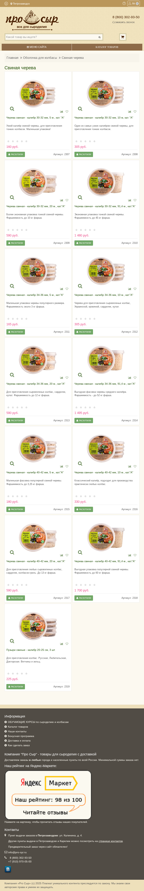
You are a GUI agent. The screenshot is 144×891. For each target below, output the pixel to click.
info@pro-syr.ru (17, 852)
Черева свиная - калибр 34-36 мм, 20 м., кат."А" (35, 383)
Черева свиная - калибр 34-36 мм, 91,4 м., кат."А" (104, 383)
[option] (38, 93)
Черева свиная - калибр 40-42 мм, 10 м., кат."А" (103, 472)
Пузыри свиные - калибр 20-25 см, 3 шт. (30, 649)
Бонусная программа (21, 736)
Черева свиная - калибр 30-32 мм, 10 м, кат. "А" (103, 117)
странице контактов (111, 841)
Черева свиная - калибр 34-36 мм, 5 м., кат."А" (35, 294)
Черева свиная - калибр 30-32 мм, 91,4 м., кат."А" (104, 206)
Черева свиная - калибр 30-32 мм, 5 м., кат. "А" (35, 117)
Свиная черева (73, 58)
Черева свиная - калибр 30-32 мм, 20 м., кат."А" (35, 206)
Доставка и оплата (19, 740)
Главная (12, 58)
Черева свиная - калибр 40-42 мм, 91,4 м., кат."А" (104, 561)
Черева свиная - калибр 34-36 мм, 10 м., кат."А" (103, 294)
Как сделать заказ (19, 745)
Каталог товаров (18, 726)
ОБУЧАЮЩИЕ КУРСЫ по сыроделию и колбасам (38, 721)
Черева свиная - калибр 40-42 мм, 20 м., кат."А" (35, 561)
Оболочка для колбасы (40, 58)
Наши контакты (17, 731)
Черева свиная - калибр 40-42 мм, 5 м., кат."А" (35, 472)
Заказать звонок (125, 22)
